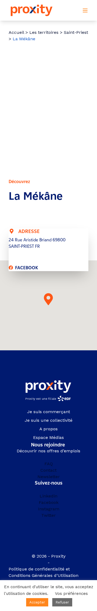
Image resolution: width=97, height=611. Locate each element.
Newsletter (48, 476)
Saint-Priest (76, 32)
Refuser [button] (62, 602)
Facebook (48, 502)
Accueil (16, 32)
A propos (48, 428)
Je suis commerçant (48, 411)
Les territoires (43, 32)
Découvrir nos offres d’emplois (48, 450)
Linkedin (48, 496)
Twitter (48, 515)
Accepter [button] (37, 602)
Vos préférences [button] (71, 593)
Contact (48, 470)
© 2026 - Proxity (48, 556)
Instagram (48, 508)
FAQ (48, 463)
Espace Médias (48, 437)
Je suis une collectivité (48, 420)
